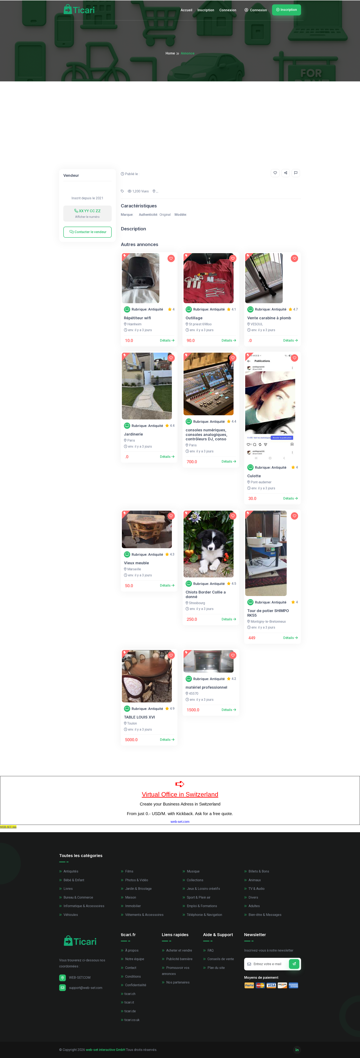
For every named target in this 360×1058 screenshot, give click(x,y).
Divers (253, 897)
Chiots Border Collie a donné (206, 594)
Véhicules (70, 915)
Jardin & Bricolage (138, 889)
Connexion (227, 10)
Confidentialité (135, 985)
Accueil (186, 10)
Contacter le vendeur (90, 232)
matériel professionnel (206, 687)
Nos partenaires (177, 982)
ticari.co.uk (132, 1020)
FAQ (210, 950)
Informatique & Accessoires (83, 906)
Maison (130, 897)
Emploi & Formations (201, 906)
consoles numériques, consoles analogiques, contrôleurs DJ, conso (207, 434)
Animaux (254, 880)
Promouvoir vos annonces (175, 971)
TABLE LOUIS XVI (139, 717)
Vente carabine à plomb (269, 318)
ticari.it (129, 1002)
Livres (68, 889)
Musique (193, 871)
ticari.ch (129, 994)
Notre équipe (134, 959)
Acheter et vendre (178, 950)
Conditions (132, 976)
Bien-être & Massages (264, 915)
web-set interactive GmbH (105, 1050)
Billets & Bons (258, 871)
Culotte (254, 476)
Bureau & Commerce (78, 897)
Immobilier (132, 906)
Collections (194, 880)
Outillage (194, 318)
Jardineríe (133, 434)
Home (170, 53)
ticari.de (130, 1011)
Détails (165, 340)
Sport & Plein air (198, 897)
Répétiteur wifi (137, 318)
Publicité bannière (178, 959)
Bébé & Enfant (73, 880)
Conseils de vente (220, 959)
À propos (131, 950)
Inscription (206, 10)
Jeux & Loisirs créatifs (203, 889)
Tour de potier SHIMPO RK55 (268, 613)
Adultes (254, 906)
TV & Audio (256, 889)
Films (128, 871)
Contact (130, 968)
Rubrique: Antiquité (147, 309)
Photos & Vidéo (136, 880)
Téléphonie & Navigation (204, 915)
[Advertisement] (180, 112)
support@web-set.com (85, 988)
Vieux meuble (136, 563)
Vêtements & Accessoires (144, 915)
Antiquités (70, 871)
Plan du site (216, 968)
